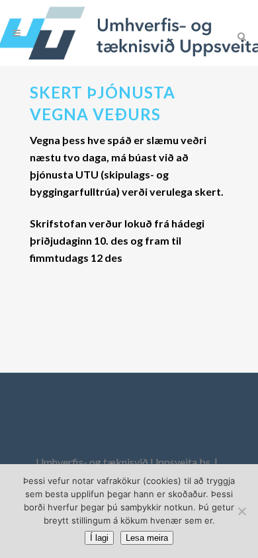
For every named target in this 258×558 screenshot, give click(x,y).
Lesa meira (147, 538)
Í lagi (99, 538)
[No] (241, 511)
